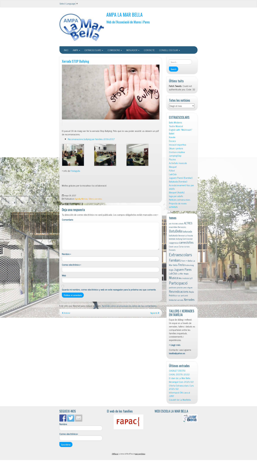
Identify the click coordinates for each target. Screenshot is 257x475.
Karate (172, 137)
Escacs (172, 141)
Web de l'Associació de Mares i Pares (128, 21)
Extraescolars (180, 254)
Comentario (67, 219)
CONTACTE (149, 50)
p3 (191, 278)
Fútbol (172, 170)
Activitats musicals (178, 163)
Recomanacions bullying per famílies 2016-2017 (91, 139)
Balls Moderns (175, 122)
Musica (173, 277)
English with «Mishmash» (180, 129)
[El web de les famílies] (128, 421)
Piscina (172, 159)
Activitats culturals (177, 223)
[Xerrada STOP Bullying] (110, 92)
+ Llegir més (174, 345)
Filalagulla (75, 171)
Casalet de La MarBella (180, 399)
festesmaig (189, 265)
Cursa (181, 246)
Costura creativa (177, 152)
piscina (180, 287)
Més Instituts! (184, 278)
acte (170, 223)
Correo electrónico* (68, 434)
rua (178, 295)
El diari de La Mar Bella (179, 378)
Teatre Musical (176, 126)
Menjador (186, 273)
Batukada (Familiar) (178, 181)
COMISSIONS (114, 50)
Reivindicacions (178, 291)
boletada (172, 238)
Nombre (66, 254)
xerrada (180, 299)
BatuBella (175, 231)
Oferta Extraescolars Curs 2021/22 (181, 387)
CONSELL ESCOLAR (168, 50)
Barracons (182, 227)
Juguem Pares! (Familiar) (180, 177)
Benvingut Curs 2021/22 (181, 381)
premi (185, 287)
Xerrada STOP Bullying (75, 61)
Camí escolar (188, 238)
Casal (171, 246)
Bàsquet (173, 166)
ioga (171, 269)
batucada (187, 231)
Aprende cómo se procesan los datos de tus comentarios (129, 306)
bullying (179, 238)
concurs (176, 246)
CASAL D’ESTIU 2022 (179, 374)
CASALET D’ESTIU (177, 370)
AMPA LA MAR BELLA (124, 14)
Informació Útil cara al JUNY (179, 394)
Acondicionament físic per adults (181, 186)
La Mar (180, 273)
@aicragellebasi (140, 453)
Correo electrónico (71, 264)
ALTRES (188, 223)
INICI (66, 50)
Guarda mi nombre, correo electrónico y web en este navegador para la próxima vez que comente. (109, 289)
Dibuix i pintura (176, 148)
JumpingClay (175, 155)
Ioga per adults (176, 196)
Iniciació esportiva (177, 144)
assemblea (173, 227)
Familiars (175, 260)
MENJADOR (132, 50)
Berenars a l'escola (185, 235)
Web (64, 275)
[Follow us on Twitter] (70, 418)
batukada (173, 235)
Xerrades (189, 299)
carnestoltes (186, 242)
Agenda (78, 198)
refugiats (189, 287)
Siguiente (154, 312)
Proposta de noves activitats (178, 205)
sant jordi (184, 295)
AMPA (76, 50)
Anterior (66, 312)
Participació (178, 283)
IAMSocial (115, 453)
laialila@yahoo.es (177, 353)
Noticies (84, 198)
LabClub (173, 174)
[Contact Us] (78, 418)
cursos (186, 246)
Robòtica (173, 295)
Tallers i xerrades (95, 198)
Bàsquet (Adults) (176, 192)
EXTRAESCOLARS (93, 50)
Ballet (171, 133)
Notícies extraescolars (179, 199)
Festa (181, 264)
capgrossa (173, 242)
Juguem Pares (183, 269)
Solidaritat (173, 299)
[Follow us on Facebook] (62, 418)
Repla (191, 292)
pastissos (172, 287)
